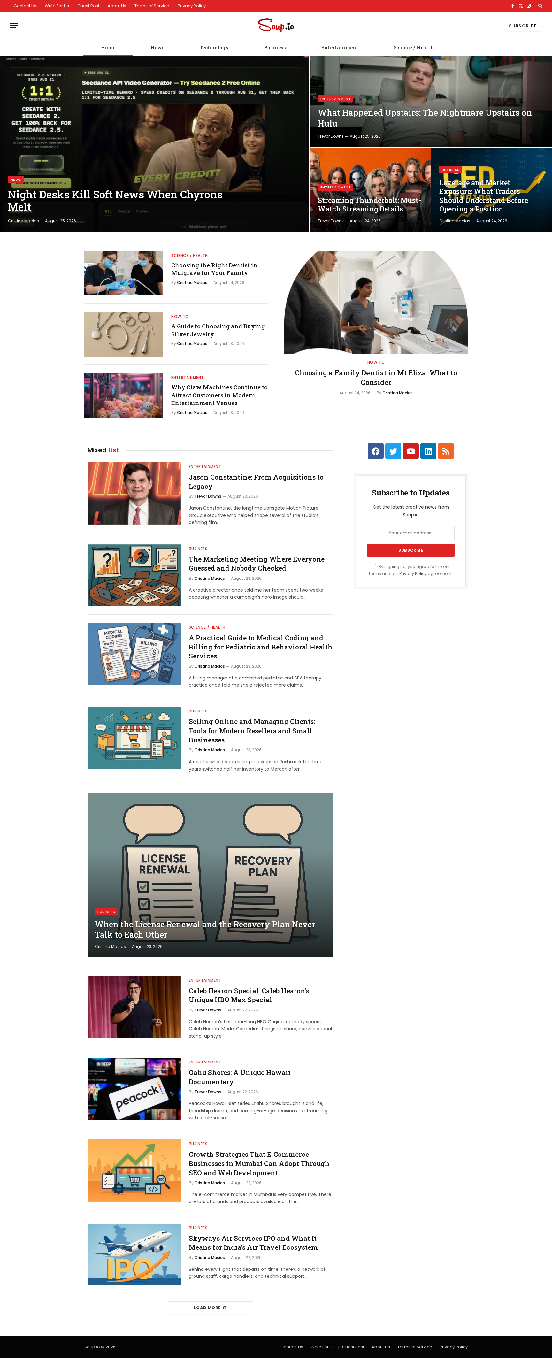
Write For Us (57, 6)
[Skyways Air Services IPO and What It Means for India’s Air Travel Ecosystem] (134, 1255)
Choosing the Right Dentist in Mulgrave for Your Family (214, 269)
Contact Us (25, 6)
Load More (207, 1308)
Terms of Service (151, 6)
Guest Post (88, 6)
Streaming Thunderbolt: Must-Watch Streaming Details (369, 204)
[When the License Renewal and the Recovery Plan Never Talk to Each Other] (210, 875)
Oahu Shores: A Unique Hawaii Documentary (240, 1077)
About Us (117, 6)
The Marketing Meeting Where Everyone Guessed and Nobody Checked (257, 564)
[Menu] (14, 26)
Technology (214, 47)
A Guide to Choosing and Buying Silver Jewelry (218, 330)
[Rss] (446, 451)
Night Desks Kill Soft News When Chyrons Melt (115, 200)
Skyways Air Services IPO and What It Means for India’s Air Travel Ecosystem (253, 1243)
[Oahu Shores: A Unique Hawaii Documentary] (134, 1089)
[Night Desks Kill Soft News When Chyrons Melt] (154, 144)
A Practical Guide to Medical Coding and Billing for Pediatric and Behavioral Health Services (261, 646)
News (157, 47)
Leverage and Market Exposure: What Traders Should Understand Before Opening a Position (483, 196)
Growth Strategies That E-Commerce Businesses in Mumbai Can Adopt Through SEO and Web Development (259, 1163)
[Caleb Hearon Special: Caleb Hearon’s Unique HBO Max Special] (134, 1007)
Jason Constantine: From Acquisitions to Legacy (256, 481)
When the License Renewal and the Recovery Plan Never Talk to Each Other (205, 929)
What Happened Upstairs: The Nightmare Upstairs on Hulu (425, 117)
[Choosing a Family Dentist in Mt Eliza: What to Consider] (376, 302)
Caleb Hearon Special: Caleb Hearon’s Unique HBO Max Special (249, 995)
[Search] (539, 6)
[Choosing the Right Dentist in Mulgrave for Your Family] (123, 273)
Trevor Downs (331, 136)
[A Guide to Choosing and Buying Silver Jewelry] (123, 334)
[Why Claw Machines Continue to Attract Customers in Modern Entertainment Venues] (123, 395)
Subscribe (523, 26)
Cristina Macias (23, 221)
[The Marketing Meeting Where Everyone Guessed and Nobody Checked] (134, 575)
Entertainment (339, 47)
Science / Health (414, 47)
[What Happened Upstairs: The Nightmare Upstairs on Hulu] (431, 101)
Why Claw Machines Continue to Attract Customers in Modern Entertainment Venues (219, 395)
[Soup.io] (276, 26)
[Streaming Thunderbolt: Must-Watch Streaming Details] (370, 190)
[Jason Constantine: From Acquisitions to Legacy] (134, 493)
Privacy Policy (192, 6)
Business (275, 47)
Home (108, 47)
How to (180, 316)
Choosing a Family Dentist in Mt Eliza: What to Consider (376, 377)
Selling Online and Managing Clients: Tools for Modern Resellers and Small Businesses (252, 730)
